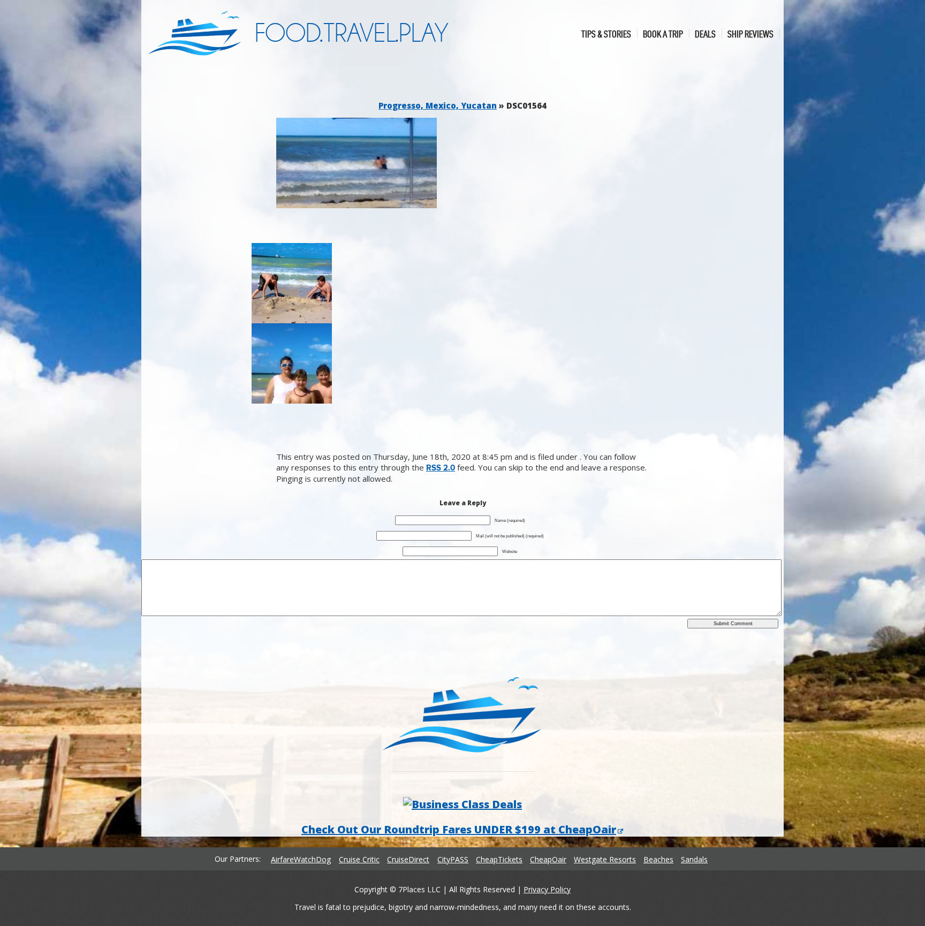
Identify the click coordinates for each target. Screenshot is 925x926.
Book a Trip (663, 33)
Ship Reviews (750, 33)
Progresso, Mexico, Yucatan (437, 105)
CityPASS (452, 859)
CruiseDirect (408, 859)
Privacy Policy (547, 889)
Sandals (694, 859)
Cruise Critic (359, 859)
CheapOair (548, 859)
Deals (705, 33)
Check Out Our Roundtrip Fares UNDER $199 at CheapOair (458, 829)
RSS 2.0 (440, 468)
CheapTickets (499, 859)
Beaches (658, 859)
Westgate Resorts (605, 859)
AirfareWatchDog (301, 859)
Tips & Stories (606, 33)
